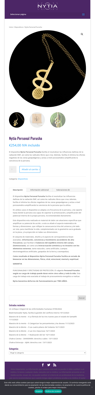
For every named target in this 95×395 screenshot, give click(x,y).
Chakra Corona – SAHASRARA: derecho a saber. (28, 338)
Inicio (11, 27)
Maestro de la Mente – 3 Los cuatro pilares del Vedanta (32, 327)
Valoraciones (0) (63, 190)
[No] (92, 387)
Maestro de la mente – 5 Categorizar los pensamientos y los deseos (37, 323)
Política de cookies (53, 391)
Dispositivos (18, 27)
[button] (82, 34)
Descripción (18, 190)
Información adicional (39, 190)
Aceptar (39, 391)
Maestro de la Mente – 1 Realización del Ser (27, 335)
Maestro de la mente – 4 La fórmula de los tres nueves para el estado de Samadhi (43, 316)
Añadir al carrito (30, 169)
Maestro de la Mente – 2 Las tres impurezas (27, 331)
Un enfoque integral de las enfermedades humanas (30, 309)
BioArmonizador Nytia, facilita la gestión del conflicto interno (34, 313)
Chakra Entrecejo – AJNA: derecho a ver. (25, 342)
